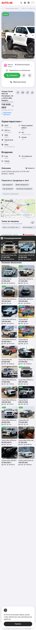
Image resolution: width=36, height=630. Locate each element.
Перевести (31, 168)
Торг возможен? (8, 189)
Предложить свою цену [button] (7, 113)
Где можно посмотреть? (24, 189)
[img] (22, 64)
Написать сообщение (10, 194)
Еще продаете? (8, 185)
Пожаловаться (30, 234)
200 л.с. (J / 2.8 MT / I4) (11, 227)
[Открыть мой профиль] (33, 2)
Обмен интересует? (22, 185)
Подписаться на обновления (19, 70)
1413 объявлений (16, 224)
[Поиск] (21, 3)
